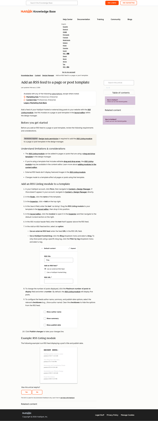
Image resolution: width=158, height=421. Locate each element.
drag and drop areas (72, 161)
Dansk (65, 56)
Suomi (65, 51)
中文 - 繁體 (66, 53)
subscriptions (57, 94)
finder (32, 197)
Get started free (129, 3)
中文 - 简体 (66, 67)
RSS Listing (88, 161)
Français (65, 37)
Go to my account (68, 72)
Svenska (65, 48)
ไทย (64, 64)
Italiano (65, 43)
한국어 (65, 62)
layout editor (79, 113)
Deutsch (65, 29)
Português (66, 35)
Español (65, 27)
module (84, 139)
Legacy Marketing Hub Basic (35, 103)
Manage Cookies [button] (127, 415)
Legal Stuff (99, 415)
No (37, 392)
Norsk (65, 59)
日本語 (65, 32)
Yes (26, 392)
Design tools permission (48, 139)
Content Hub (31, 100)
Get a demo (112, 3)
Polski (65, 45)
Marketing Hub (32, 97)
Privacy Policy (112, 415)
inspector (34, 202)
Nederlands (66, 40)
